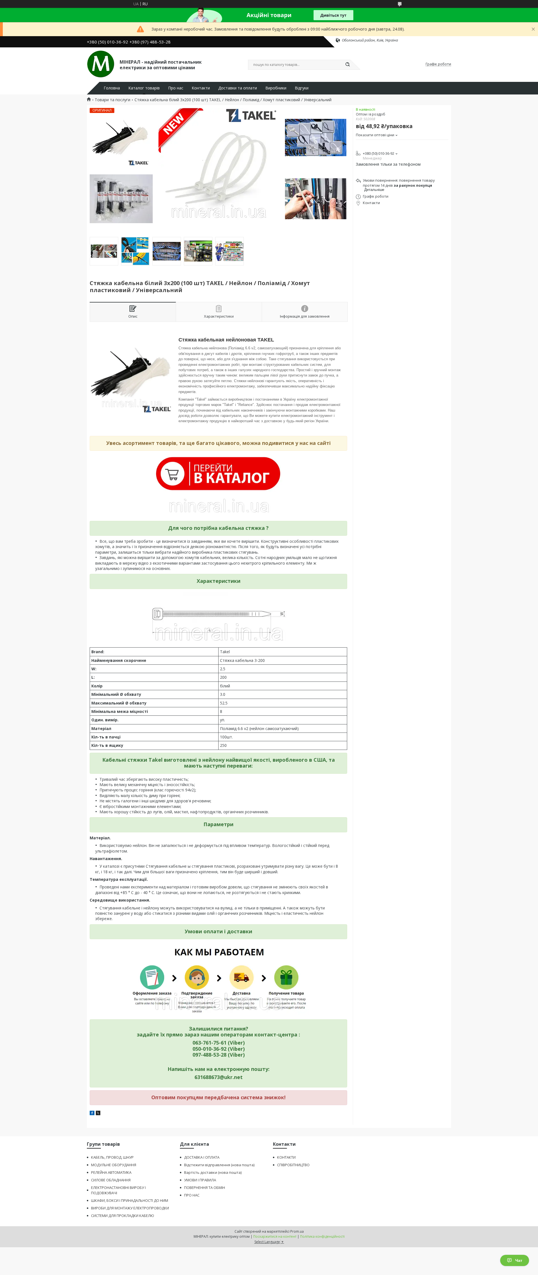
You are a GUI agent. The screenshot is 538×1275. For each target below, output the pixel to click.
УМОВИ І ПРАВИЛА (200, 1179)
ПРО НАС (192, 1195)
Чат (518, 1260)
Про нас (175, 88)
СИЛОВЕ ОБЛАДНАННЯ (111, 1179)
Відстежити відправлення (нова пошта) (219, 1164)
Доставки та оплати (237, 88)
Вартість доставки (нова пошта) (213, 1172)
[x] (98, 1113)
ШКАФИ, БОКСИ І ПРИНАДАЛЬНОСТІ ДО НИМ (129, 1200)
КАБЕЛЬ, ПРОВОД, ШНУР (112, 1157)
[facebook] (92, 1113)
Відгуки (302, 88)
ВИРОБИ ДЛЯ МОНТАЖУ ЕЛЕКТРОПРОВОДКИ (130, 1208)
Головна (112, 88)
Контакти (201, 88)
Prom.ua (297, 1231)
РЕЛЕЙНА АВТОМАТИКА (111, 1172)
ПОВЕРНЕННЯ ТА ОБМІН (204, 1187)
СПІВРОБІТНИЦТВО (293, 1164)
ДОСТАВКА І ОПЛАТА (201, 1157)
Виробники (275, 88)
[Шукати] (347, 65)
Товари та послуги (112, 99)
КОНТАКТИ (286, 1157)
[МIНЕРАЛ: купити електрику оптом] (101, 64)
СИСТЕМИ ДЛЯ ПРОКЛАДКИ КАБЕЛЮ (122, 1215)
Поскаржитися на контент (274, 1236)
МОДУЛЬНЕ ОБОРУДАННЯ (113, 1164)
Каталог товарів (144, 88)
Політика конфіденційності (322, 1236)
